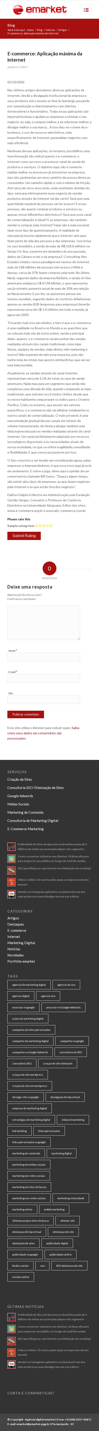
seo (42, 1265)
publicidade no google (25, 1254)
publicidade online (61, 1254)
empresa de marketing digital (29, 1108)
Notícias (50, 29)
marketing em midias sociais (29, 1164)
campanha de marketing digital (30, 1041)
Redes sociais (20, 1265)
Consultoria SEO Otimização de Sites (35, 788)
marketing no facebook (70, 1198)
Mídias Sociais (18, 804)
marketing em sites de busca (29, 1186)
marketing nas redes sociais (29, 1198)
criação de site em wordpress (29, 1085)
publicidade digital (57, 1243)
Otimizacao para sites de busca (30, 1220)
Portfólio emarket (21, 961)
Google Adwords (20, 796)
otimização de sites (23, 1243)
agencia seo (48, 995)
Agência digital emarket (40, 1419)
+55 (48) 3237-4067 (77, 1419)
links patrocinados (49, 1130)
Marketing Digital (21, 943)
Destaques (15, 924)
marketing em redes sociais (28, 1175)
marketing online (22, 1209)
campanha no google (72, 1041)
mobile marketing (54, 1209)
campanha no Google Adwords (30, 1052)
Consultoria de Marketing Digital (32, 820)
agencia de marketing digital (29, 984)
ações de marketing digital (28, 1018)
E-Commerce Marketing (25, 829)
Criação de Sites (19, 779)
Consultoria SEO (22, 1063)
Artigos (62, 29)
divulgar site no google (25, 1097)
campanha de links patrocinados (31, 1029)
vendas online (20, 1276)
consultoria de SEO (70, 1052)
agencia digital (20, 995)
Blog (11, 25)
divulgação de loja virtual (65, 1097)
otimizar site (67, 1220)
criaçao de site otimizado (57, 1063)
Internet (13, 936)
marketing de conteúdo (26, 1153)
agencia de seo (66, 984)
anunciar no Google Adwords (63, 1007)
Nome (13, 650)
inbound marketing (73, 1119)
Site (11, 693)
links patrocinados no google (29, 1142)
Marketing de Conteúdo (25, 812)
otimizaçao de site (63, 1231)
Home (30, 29)
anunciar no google (23, 1007)
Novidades (15, 955)
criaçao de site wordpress (27, 1074)
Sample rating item (20, 526)
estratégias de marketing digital (31, 1119)
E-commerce (16, 930)
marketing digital (62, 1153)
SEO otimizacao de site (69, 1265)
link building (19, 1130)
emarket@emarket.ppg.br (33, 1424)
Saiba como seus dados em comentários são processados (43, 733)
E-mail (13, 672)
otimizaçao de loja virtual (26, 1231)
